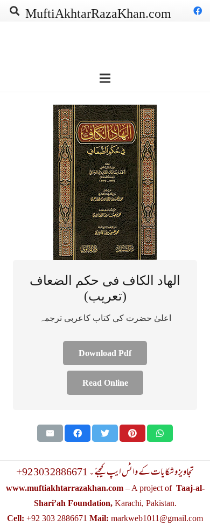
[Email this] (50, 433)
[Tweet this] (105, 433)
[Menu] (105, 78)
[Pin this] (132, 433)
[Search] (14, 11)
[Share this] (77, 433)
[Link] (105, 182)
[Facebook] (197, 10)
